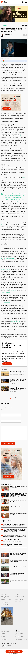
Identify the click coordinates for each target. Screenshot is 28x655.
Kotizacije (3, 638)
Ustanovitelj (18, 601)
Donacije (3, 633)
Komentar (3, 425)
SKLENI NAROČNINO (14, 651)
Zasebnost (9, 645)
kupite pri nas (7, 302)
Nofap (23, 177)
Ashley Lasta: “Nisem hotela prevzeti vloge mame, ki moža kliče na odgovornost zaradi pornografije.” (17, 373)
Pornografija (4, 25)
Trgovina (3, 636)
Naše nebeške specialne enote (17, 506)
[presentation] (2, 14)
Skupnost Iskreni (19, 636)
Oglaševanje (4, 639)
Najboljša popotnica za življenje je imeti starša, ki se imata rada (18, 554)
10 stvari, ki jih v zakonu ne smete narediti (18, 500)
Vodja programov (19, 597)
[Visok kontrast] (23, 25)
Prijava (23, 2)
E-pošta (3, 419)
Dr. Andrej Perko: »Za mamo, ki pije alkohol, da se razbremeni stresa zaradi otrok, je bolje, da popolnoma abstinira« (15, 530)
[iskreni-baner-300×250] (11, 110)
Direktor (17, 594)
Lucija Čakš (9, 34)
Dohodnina (3, 634)
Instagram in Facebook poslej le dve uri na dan (18, 514)
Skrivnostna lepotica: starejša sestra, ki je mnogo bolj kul (18, 560)
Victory (2, 224)
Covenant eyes (23, 135)
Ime (2, 412)
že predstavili (12, 290)
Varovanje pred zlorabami (21, 639)
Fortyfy (16, 201)
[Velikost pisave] (26, 25)
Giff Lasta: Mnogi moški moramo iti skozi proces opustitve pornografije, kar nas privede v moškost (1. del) (18, 388)
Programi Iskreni (19, 633)
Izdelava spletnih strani (5, 646)
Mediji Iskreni (18, 631)
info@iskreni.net (6, 602)
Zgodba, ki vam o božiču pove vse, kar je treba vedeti (18, 574)
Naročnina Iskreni (5, 631)
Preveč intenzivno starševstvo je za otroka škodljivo (18, 487)
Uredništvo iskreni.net (20, 596)
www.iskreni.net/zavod (6, 606)
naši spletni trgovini (5, 292)
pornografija (13, 397)
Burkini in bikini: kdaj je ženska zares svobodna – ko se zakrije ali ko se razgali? (14, 525)
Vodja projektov (19, 599)
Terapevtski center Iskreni (21, 634)
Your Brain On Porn (15, 321)
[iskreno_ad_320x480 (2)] (11, 480)
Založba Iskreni (18, 638)
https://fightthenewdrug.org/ (7, 258)
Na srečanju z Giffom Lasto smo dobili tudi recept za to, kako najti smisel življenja (18, 380)
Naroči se (7, 364)
